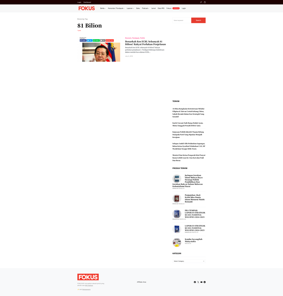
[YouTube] (201, 282)
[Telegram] (205, 282)
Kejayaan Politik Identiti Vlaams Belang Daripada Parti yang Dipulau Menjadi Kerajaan (188, 134)
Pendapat (135, 38)
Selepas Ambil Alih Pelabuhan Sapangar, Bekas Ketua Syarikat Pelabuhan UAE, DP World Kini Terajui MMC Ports (188, 146)
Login (79, 2)
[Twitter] (198, 282)
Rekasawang (86, 289)
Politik (142, 38)
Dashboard (87, 2)
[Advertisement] (189, 61)
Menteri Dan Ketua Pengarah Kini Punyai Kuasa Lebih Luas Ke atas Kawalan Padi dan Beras (188, 157)
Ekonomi (128, 38)
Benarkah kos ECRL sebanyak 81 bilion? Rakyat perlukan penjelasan (145, 43)
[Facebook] (195, 282)
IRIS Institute (89, 285)
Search (198, 20)
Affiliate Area (141, 282)
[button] (201, 2)
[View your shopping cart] (205, 2)
